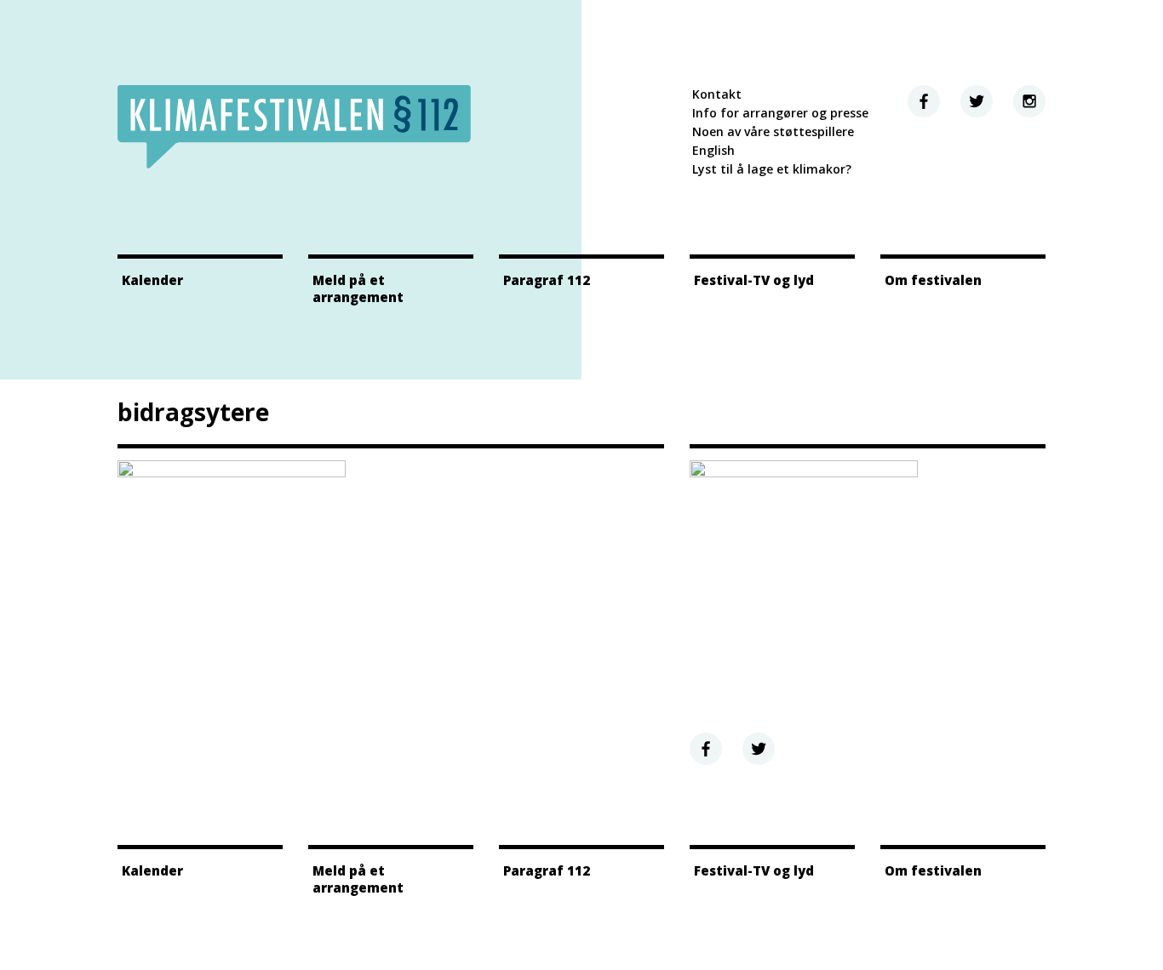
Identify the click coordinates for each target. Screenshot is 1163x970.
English (713, 150)
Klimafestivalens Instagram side (1029, 101)
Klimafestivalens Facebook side (924, 101)
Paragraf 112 (546, 279)
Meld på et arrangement (358, 288)
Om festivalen (933, 279)
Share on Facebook (706, 749)
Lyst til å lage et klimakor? (771, 169)
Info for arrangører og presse (780, 113)
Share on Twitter (758, 749)
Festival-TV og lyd (754, 279)
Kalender (152, 279)
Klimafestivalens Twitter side (976, 101)
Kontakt (717, 94)
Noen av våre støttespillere (773, 131)
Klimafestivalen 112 (294, 126)
